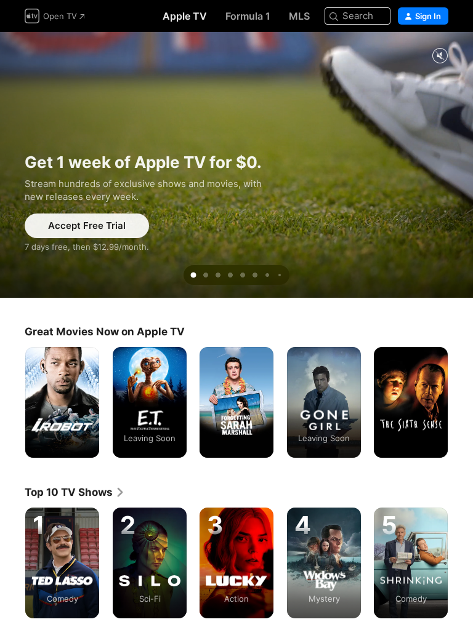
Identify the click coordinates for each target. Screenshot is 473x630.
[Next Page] (460, 402)
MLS (299, 16)
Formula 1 (247, 16)
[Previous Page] (12, 402)
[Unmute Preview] (439, 56)
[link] (75, 492)
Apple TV (185, 16)
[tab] (193, 275)
